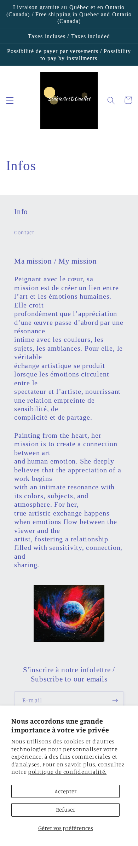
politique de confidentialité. (67, 771)
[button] (9, 100)
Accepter (65, 791)
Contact (24, 232)
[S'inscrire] (115, 700)
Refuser (65, 809)
